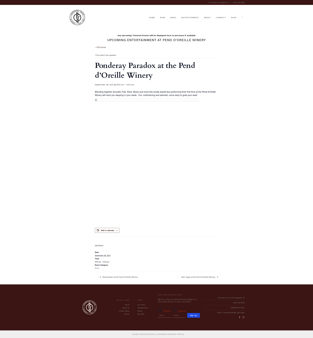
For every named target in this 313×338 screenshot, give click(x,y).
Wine (162, 17)
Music (97, 268)
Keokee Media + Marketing (176, 334)
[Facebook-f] (240, 317)
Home (152, 17)
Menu (173, 17)
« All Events (100, 47)
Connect (221, 17)
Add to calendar (107, 230)
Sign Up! (193, 315)
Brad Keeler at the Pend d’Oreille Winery (120, 277)
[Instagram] (243, 317)
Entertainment (190, 17)
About (207, 17)
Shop (234, 17)
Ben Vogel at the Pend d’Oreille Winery (198, 277)
